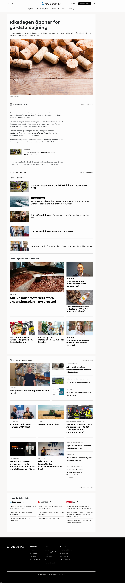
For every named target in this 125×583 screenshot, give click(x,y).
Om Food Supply (65, 559)
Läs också (27, 149)
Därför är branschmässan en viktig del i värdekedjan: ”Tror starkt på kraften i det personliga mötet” (79, 514)
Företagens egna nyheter (21, 360)
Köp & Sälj (55, 9)
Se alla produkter (35, 559)
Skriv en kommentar (86, 172)
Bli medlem (33, 553)
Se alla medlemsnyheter (86, 488)
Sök (12, 3)
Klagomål (48, 560)
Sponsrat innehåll (50, 563)
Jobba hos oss (64, 556)
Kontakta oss (64, 553)
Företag (71, 9)
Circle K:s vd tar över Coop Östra (48, 518)
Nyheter (31, 9)
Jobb (64, 9)
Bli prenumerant (34, 550)
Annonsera (33, 556)
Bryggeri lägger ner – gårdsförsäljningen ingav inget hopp (39, 153)
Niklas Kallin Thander (21, 104)
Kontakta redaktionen (66, 550)
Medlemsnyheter (43, 9)
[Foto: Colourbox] (51, 67)
